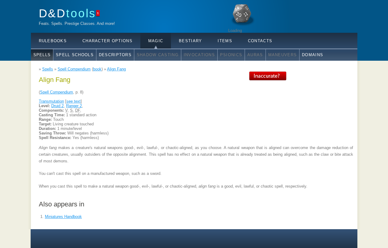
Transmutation (51, 101)
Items (225, 41)
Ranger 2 (74, 106)
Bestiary (190, 41)
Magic (155, 41)
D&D (67, 13)
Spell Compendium (74, 69)
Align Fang (116, 69)
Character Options (107, 41)
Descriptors (115, 55)
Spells (42, 55)
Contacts (260, 41)
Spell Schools (75, 55)
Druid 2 (57, 106)
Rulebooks (53, 41)
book (97, 69)
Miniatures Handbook (63, 216)
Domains (312, 55)
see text (73, 101)
